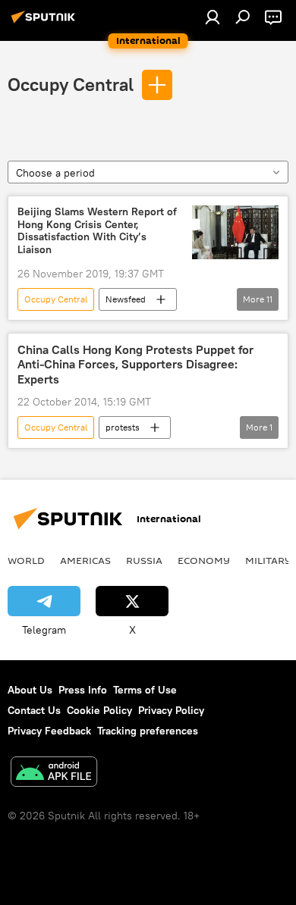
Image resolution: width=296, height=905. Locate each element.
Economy (204, 560)
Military (268, 560)
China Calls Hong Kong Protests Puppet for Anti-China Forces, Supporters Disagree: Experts (135, 364)
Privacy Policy (171, 710)
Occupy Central (71, 84)
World (26, 560)
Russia (144, 560)
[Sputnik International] (45, 23)
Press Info (82, 690)
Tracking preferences (147, 730)
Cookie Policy (99, 710)
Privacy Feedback (49, 730)
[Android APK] (53, 773)
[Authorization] (212, 17)
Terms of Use (145, 690)
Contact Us (34, 710)
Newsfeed (125, 299)
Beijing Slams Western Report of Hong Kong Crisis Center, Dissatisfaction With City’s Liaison (97, 230)
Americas (85, 560)
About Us (30, 690)
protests (122, 427)
